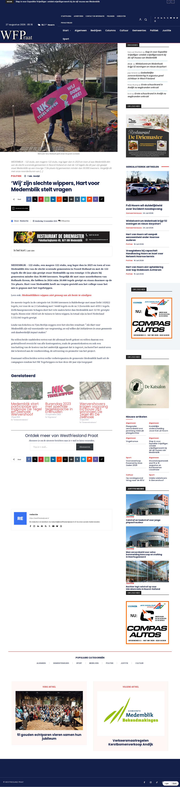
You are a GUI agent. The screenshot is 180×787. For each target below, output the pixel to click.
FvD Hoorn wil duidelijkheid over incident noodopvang (144, 207)
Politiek (16, 176)
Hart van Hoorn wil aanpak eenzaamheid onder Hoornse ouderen (142, 237)
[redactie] (12, 221)
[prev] (168, 1)
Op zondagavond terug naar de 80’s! (135, 479)
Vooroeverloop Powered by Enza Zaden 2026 (134, 463)
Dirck (130, 64)
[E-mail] (65, 199)
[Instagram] (158, 18)
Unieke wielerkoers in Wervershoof (158, 479)
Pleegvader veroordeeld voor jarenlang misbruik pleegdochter (135, 429)
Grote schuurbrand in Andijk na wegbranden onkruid (145, 86)
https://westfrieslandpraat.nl (39, 518)
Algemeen (131, 423)
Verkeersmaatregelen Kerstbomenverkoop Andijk (130, 742)
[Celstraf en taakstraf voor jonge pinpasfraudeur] (147, 505)
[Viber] (95, 199)
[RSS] (164, 18)
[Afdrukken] (71, 199)
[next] (172, 1)
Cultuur (129, 475)
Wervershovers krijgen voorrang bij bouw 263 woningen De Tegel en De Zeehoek (94, 410)
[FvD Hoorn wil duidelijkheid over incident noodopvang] (147, 186)
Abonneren (84, 446)
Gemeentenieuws (134, 213)
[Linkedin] (161, 18)
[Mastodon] (177, 18)
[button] (145, 19)
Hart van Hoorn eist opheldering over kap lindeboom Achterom (144, 268)
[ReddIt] (59, 199)
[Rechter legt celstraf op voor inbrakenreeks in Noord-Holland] (147, 571)
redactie (24, 221)
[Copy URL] (101, 199)
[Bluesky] (174, 18)
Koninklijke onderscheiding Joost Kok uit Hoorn (158, 428)
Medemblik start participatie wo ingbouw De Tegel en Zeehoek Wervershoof (26, 409)
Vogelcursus (132, 441)
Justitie (130, 517)
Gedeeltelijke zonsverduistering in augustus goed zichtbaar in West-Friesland (145, 75)
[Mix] (89, 199)
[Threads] (155, 21)
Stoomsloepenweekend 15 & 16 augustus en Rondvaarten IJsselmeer (158, 465)
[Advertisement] (61, 490)
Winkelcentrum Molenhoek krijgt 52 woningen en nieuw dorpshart (147, 65)
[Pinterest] (41, 199)
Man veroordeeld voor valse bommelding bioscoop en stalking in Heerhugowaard (144, 554)
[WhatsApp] (47, 199)
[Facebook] (155, 18)
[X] (167, 18)
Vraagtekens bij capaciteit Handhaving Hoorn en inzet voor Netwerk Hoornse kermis (144, 253)
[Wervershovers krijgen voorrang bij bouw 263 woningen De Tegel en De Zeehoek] (95, 391)
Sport (128, 457)
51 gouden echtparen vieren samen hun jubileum (49, 737)
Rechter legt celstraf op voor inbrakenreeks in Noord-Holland (143, 587)
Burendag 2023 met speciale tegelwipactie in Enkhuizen (59, 407)
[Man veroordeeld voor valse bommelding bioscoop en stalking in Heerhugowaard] (147, 537)
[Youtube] (170, 18)
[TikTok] (156, 782)
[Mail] (42, 526)
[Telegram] (83, 199)
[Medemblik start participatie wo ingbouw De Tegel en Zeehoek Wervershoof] (27, 391)
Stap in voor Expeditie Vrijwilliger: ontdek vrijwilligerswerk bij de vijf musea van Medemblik (58, 1)
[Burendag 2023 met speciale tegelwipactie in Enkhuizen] (61, 391)
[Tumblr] (77, 199)
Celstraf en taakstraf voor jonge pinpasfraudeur (143, 521)
